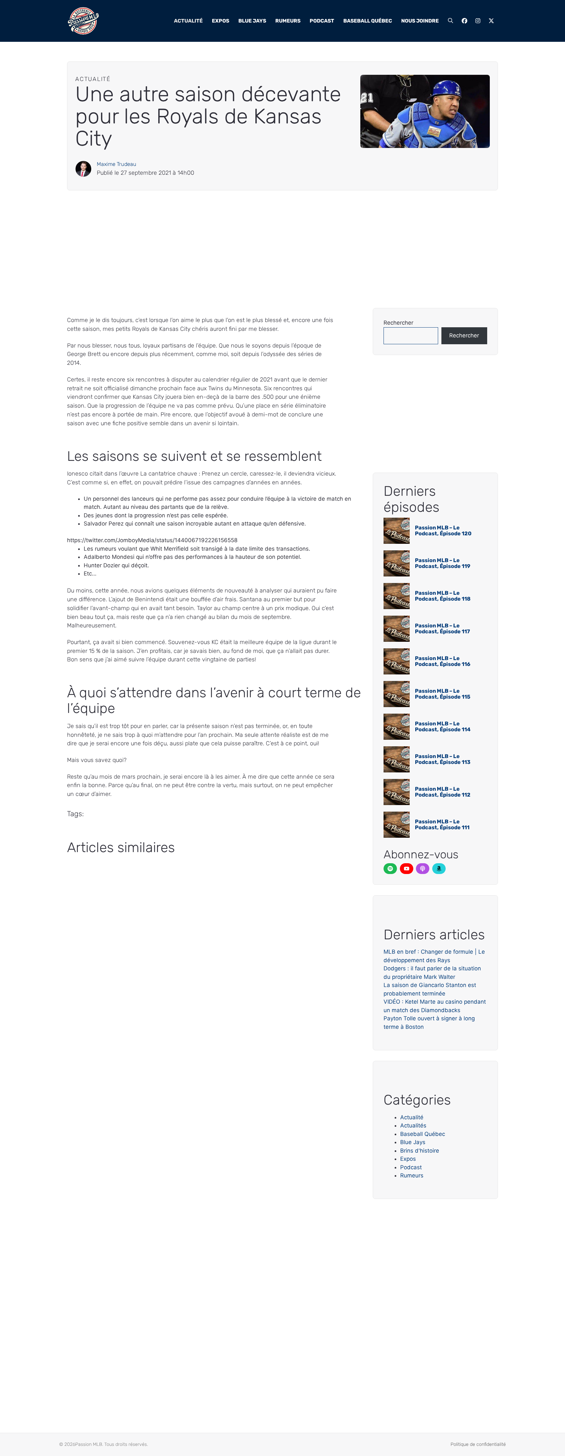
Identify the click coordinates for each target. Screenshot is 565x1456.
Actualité (188, 21)
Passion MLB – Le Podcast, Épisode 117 (442, 629)
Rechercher (398, 322)
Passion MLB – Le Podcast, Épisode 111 (442, 824)
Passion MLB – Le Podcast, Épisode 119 (442, 563)
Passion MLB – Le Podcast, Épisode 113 (443, 759)
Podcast (322, 21)
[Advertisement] (263, 249)
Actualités (413, 1125)
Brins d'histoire (419, 1150)
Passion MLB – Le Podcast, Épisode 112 (443, 792)
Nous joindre (420, 21)
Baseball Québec (367, 21)
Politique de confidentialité (478, 1444)
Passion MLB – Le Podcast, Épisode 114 (443, 726)
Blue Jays (252, 21)
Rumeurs (287, 21)
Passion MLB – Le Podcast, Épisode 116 (443, 661)
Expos (220, 21)
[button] (450, 21)
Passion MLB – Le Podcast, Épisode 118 (443, 596)
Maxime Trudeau (116, 164)
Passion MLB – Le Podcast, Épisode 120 (443, 531)
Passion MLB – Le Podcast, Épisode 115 (443, 694)
